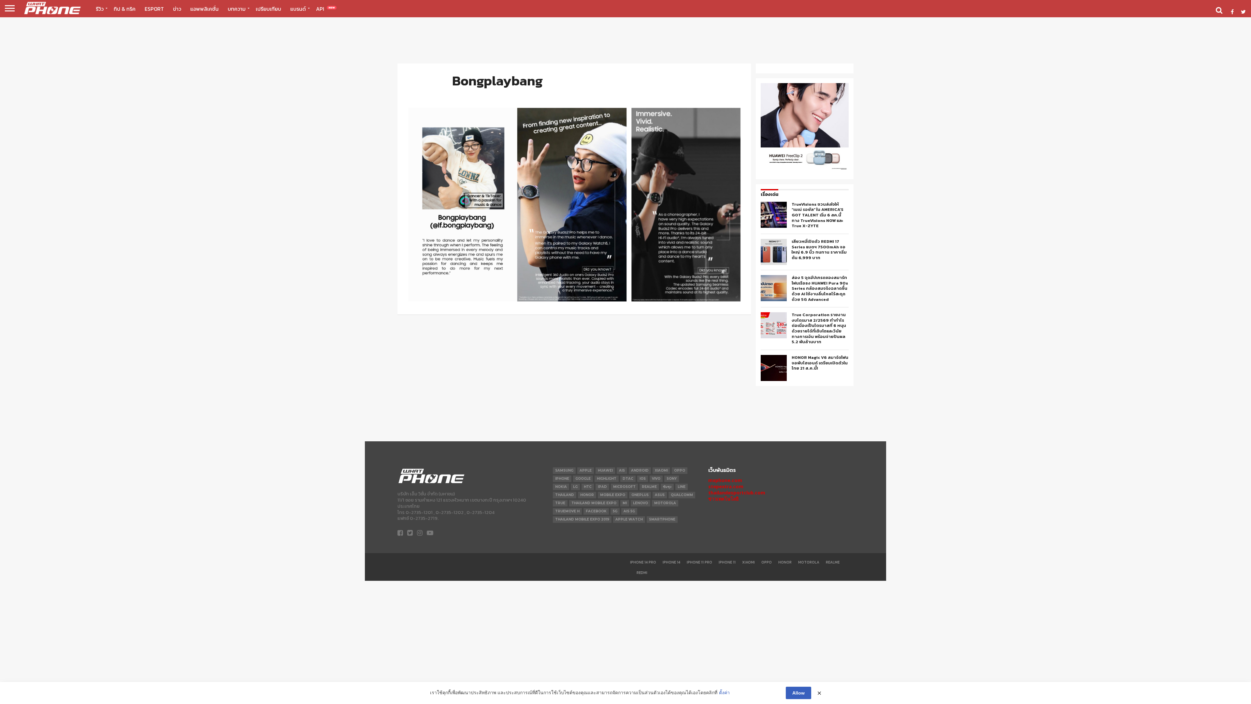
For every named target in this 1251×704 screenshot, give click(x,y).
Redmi (642, 572)
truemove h (567, 511)
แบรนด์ (298, 9)
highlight (606, 479)
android (640, 470)
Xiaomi (661, 470)
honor (587, 495)
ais (622, 470)
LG (575, 487)
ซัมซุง (667, 487)
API (325, 9)
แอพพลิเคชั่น (204, 9)
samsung (564, 470)
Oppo (766, 562)
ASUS (660, 495)
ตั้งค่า (724, 692)
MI (625, 503)
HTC (588, 487)
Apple (586, 470)
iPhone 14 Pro (643, 562)
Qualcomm (682, 495)
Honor (785, 562)
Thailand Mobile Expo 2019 (582, 519)
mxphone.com (725, 480)
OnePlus (640, 495)
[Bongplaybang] (574, 299)
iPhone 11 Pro (699, 562)
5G (615, 511)
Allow (798, 693)
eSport (154, 9)
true (560, 503)
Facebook (596, 511)
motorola (665, 503)
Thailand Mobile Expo (593, 503)
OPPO (679, 470)
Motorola (808, 562)
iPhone (562, 479)
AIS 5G (629, 511)
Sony (672, 479)
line (681, 487)
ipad (602, 487)
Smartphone (662, 519)
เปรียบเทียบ (268, 9)
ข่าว (177, 9)
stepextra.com (725, 486)
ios (643, 479)
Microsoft (624, 487)
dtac (628, 479)
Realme (649, 487)
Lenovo (640, 503)
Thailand (564, 495)
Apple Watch (629, 519)
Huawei (605, 470)
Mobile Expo (612, 495)
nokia (561, 487)
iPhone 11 (727, 562)
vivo (656, 479)
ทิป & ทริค (125, 9)
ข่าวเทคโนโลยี (723, 499)
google (583, 479)
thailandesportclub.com (736, 493)
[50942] (805, 169)
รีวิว (100, 9)
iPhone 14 (671, 562)
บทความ (237, 9)
